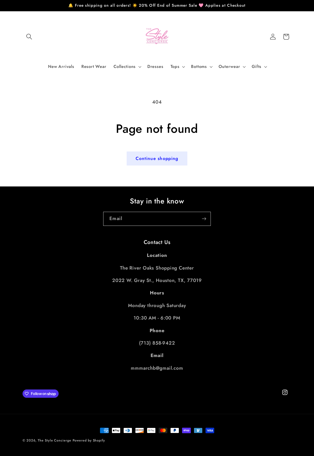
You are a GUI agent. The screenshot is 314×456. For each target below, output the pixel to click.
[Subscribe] (204, 219)
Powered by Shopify (89, 440)
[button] (29, 36)
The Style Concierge (54, 440)
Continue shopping (157, 158)
